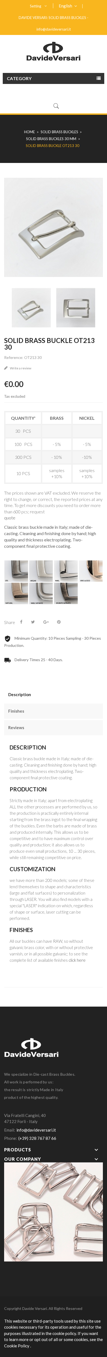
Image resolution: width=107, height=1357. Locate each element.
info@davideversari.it (53, 29)
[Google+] (46, 622)
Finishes (16, 711)
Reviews (16, 727)
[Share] (21, 622)
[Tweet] (33, 622)
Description (19, 694)
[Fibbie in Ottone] (53, 1211)
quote (9, 517)
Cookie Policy (17, 1345)
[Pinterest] (58, 622)
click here (77, 960)
